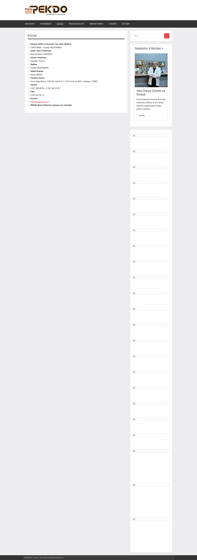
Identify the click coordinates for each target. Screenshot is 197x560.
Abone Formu (96, 24)
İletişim (125, 24)
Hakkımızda (45, 24)
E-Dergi (112, 24)
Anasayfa (30, 24)
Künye (60, 24)
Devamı (142, 115)
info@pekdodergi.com (39, 102)
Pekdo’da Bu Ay (76, 24)
